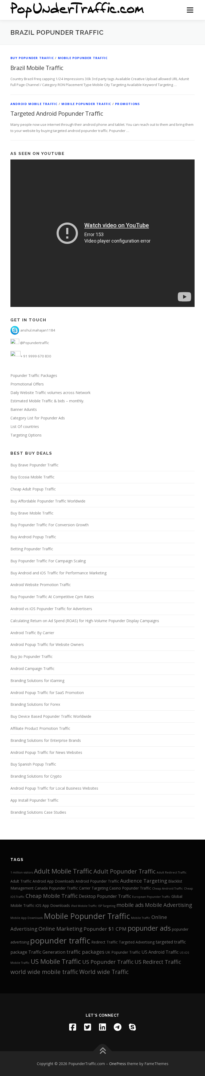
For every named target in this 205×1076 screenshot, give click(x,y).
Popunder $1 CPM (105, 928)
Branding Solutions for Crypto (36, 776)
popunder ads (149, 928)
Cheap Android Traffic (167, 888)
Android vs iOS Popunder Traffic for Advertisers (51, 608)
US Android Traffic (160, 952)
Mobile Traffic (140, 918)
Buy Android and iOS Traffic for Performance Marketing (58, 572)
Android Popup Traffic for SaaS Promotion (47, 692)
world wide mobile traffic (44, 972)
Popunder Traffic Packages (33, 375)
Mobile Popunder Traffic (83, 58)
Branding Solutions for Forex (35, 704)
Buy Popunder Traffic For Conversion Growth (49, 524)
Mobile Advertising (168, 905)
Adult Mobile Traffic (63, 871)
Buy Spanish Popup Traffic (33, 764)
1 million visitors (21, 872)
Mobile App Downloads (26, 918)
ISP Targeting (106, 906)
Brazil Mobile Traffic (36, 68)
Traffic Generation (46, 952)
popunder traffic (60, 940)
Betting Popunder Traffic (31, 548)
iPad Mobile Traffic (84, 906)
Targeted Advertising (137, 942)
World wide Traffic (104, 972)
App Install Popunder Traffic (34, 800)
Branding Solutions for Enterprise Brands (45, 740)
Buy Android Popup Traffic (33, 536)
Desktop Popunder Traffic (105, 896)
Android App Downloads (53, 881)
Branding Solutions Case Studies (38, 812)
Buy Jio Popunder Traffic (31, 656)
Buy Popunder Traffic (32, 58)
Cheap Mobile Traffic (52, 895)
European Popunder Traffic (151, 897)
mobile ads (130, 905)
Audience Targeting (143, 880)
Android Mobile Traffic (33, 104)
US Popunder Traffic (107, 961)
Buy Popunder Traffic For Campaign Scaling (48, 560)
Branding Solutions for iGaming (37, 680)
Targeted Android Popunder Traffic (56, 113)
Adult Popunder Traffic (124, 871)
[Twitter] (88, 1027)
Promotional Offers (27, 384)
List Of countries (24, 426)
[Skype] (132, 1027)
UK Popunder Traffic (122, 952)
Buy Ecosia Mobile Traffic (32, 476)
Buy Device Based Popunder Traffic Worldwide (50, 716)
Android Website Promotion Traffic (40, 584)
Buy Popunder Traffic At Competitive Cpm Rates (52, 596)
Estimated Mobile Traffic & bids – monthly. (47, 400)
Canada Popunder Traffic (56, 888)
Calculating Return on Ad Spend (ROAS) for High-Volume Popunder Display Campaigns (84, 620)
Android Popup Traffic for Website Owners (47, 644)
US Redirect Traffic (158, 961)
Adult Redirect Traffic (172, 872)
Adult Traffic (20, 881)
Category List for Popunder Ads (37, 417)
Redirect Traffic (104, 942)
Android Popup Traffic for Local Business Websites (54, 788)
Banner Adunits (23, 409)
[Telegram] (117, 1027)
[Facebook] (73, 1027)
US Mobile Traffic (56, 961)
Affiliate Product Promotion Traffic (40, 728)
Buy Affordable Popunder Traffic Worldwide (47, 501)
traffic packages (85, 951)
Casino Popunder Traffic (130, 888)
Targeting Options (26, 435)
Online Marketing (60, 928)
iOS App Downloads (53, 905)
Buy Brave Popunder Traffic (34, 464)
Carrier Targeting (93, 888)
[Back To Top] (102, 1051)
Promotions (127, 104)
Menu (190, 9)
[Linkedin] (102, 1027)
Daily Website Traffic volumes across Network (50, 392)
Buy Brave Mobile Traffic (31, 513)
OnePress (117, 1063)
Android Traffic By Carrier (32, 632)
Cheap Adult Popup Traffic (33, 489)
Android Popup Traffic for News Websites (46, 752)
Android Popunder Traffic (97, 881)
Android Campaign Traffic (32, 668)
